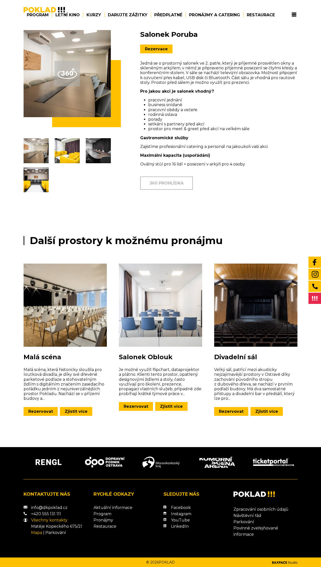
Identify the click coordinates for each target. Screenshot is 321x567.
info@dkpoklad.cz (49, 507)
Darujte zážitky (127, 15)
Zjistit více (76, 411)
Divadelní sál (235, 357)
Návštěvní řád (247, 515)
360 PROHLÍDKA (166, 183)
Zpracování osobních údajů (260, 509)
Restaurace (261, 15)
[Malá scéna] (65, 305)
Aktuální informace (113, 507)
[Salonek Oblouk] (160, 305)
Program (38, 15)
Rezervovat (40, 411)
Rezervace (156, 49)
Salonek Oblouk (146, 357)
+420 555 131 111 (46, 513)
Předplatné (168, 15)
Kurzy (94, 15)
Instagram (181, 513)
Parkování (55, 532)
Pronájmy (103, 520)
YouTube (180, 520)
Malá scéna (42, 357)
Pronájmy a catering (214, 15)
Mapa (36, 532)
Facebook (181, 507)
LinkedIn (180, 526)
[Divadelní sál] (255, 305)
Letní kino (67, 15)
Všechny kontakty (49, 520)
